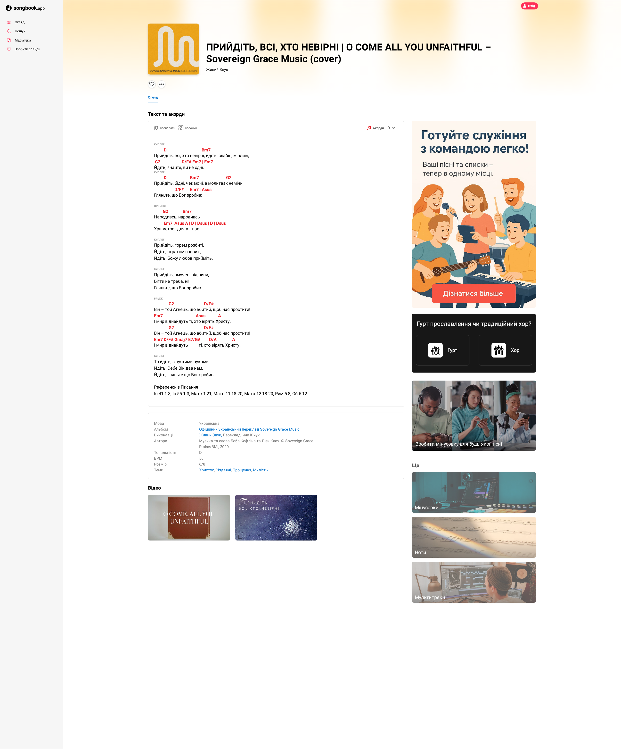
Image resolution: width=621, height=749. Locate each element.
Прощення (242, 470)
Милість (260, 470)
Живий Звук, (210, 435)
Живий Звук (217, 69)
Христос (206, 470)
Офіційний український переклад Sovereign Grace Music (249, 429)
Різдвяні (223, 470)
